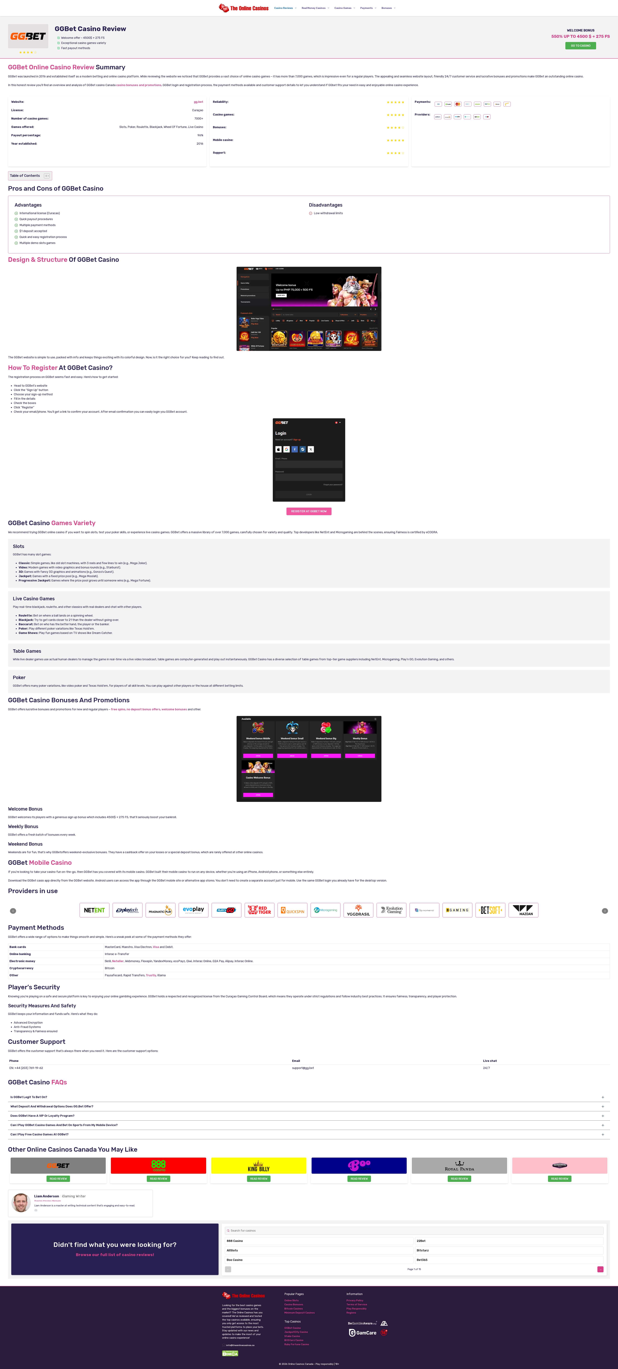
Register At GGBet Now (309, 511)
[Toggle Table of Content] (45, 176)
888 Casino (235, 1241)
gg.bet (198, 102)
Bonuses (387, 8)
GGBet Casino (292, 1328)
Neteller (118, 961)
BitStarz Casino (293, 1340)
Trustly (151, 975)
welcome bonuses (174, 709)
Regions (351, 1312)
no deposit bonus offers (143, 709)
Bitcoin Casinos (293, 1308)
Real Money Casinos (314, 8)
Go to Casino (580, 45)
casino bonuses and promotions (138, 85)
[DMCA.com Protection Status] (230, 1355)
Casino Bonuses (293, 1304)
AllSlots (232, 1250)
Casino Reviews (283, 8)
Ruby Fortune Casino (296, 1344)
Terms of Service (356, 1304)
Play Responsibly (356, 1308)
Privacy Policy (354, 1300)
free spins (118, 709)
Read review (58, 1178)
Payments (366, 8)
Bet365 (422, 1260)
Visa (156, 947)
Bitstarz (423, 1250)
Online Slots (291, 1300)
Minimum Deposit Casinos (299, 1312)
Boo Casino (235, 1260)
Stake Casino (292, 1336)
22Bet (421, 1241)
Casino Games (342, 8)
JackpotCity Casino (296, 1332)
